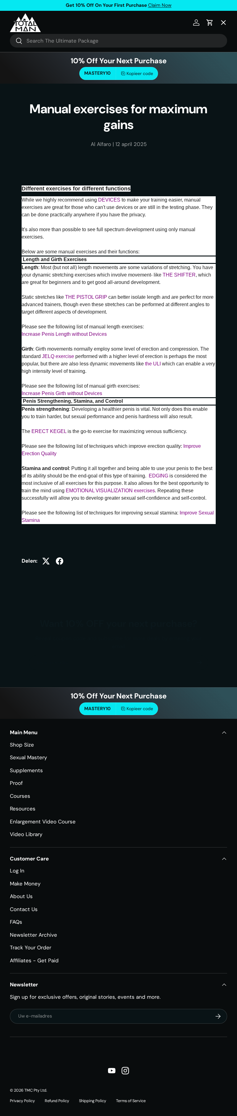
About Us (21, 896)
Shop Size (22, 744)
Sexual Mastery (28, 757)
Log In (17, 870)
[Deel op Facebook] (59, 561)
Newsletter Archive (33, 934)
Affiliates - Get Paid (34, 960)
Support (25, 180)
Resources (22, 808)
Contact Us (24, 909)
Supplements (26, 770)
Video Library (26, 834)
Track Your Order (30, 947)
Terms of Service (131, 1100)
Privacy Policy (22, 1100)
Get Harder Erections (41, 88)
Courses (20, 796)
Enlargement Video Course (43, 821)
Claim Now (160, 5)
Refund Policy (57, 1100)
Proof (16, 783)
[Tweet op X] (46, 561)
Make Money (25, 883)
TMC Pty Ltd (35, 1090)
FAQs (16, 921)
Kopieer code (140, 708)
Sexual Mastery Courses (45, 111)
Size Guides (29, 65)
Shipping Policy (92, 1100)
